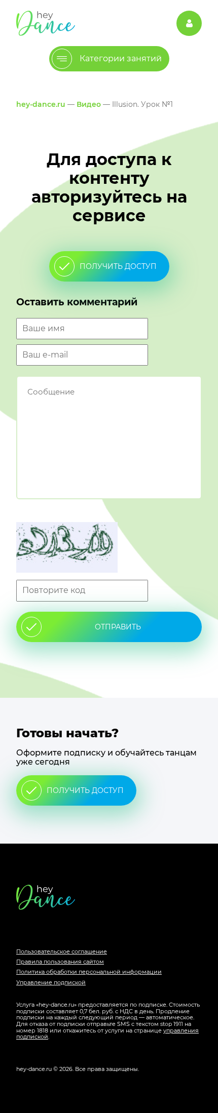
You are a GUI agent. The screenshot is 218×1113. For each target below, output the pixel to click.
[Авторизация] (189, 23)
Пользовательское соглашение (61, 951)
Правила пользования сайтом (60, 961)
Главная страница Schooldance (45, 23)
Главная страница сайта (109, 897)
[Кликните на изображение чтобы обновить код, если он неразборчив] (109, 548)
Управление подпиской (51, 982)
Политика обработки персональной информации (89, 971)
